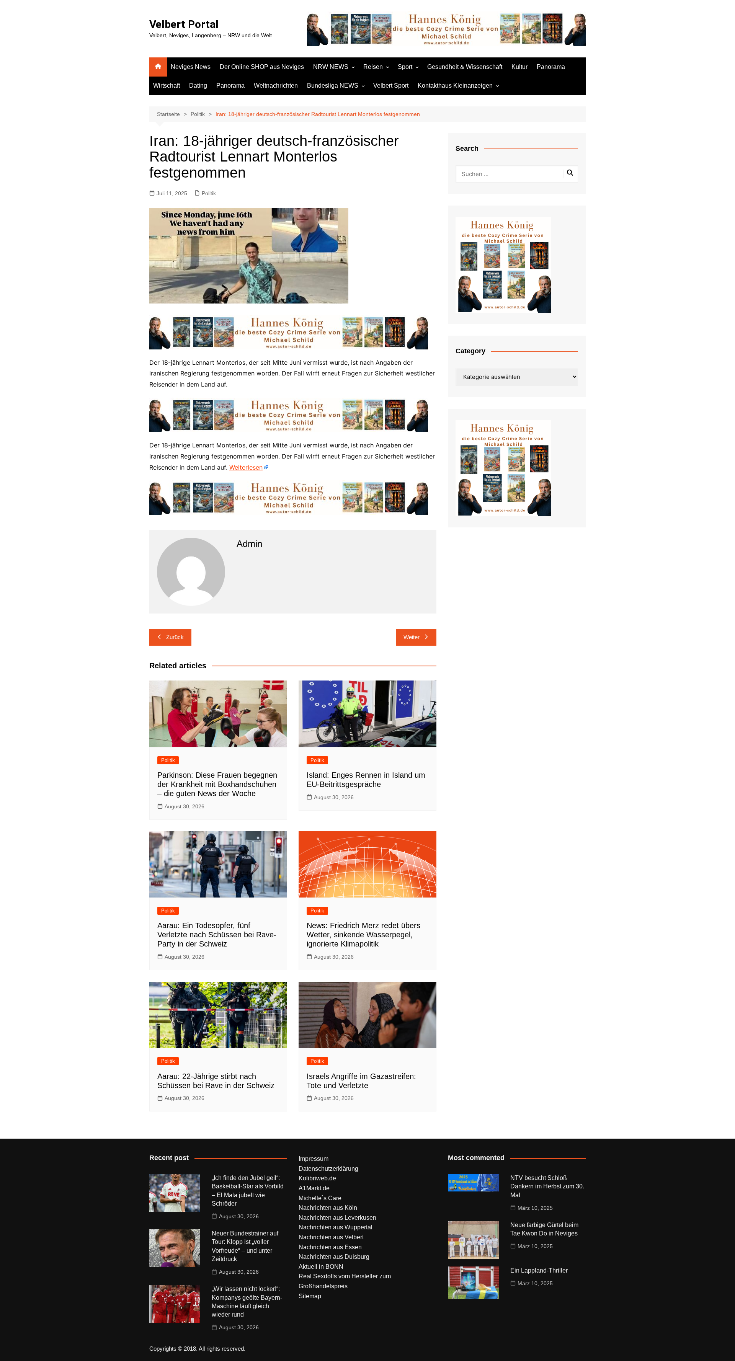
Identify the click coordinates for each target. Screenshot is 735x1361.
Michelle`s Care (320, 1198)
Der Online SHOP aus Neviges (262, 67)
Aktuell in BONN (321, 1266)
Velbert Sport (390, 85)
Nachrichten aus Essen (330, 1247)
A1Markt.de (314, 1188)
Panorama (551, 67)
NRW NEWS (330, 67)
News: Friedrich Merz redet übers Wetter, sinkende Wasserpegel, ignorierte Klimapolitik (363, 934)
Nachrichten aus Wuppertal (335, 1227)
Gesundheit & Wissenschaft (464, 67)
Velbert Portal (184, 24)
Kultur (519, 67)
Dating (198, 85)
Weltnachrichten (276, 85)
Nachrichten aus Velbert (331, 1237)
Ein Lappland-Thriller (539, 1270)
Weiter (411, 637)
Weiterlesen (246, 467)
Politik (209, 193)
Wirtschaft (166, 85)
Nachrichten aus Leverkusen (337, 1217)
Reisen (373, 67)
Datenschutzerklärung (328, 1168)
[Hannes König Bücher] (288, 331)
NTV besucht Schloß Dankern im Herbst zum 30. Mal (547, 1186)
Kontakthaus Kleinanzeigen (455, 85)
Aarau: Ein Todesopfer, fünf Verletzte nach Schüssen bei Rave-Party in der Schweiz (216, 934)
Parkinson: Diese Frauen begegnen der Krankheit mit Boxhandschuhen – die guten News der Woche (217, 784)
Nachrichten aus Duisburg (334, 1256)
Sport (405, 67)
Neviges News (191, 67)
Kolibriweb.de (317, 1178)
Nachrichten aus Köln (328, 1207)
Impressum (313, 1158)
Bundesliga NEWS (332, 85)
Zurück (175, 637)
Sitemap (310, 1296)
